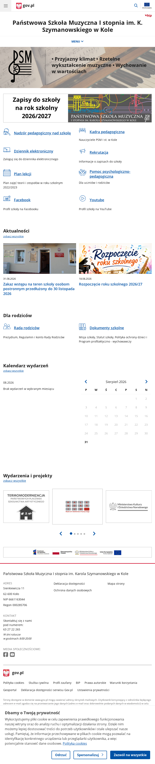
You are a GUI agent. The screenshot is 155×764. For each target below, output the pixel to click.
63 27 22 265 (11, 629)
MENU (75, 41)
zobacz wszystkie (13, 236)
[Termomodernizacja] (77, 552)
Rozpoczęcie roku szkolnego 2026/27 (110, 284)
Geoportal (10, 690)
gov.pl (18, 673)
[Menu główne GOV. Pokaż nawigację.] (5, 5)
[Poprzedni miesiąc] (86, 381)
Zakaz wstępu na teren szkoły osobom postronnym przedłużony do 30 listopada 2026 (38, 289)
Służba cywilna (39, 683)
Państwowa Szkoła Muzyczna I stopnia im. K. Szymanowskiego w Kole (77, 26)
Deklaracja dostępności (69, 583)
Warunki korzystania (123, 683)
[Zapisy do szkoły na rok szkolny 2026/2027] (77, 108)
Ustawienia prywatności (93, 690)
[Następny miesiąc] (146, 381)
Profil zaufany (62, 683)
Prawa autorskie (95, 683)
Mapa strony (116, 583)
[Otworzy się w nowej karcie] (6, 654)
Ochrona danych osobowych (73, 590)
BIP (78, 683)
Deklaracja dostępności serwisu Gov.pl (47, 690)
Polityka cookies (13, 683)
